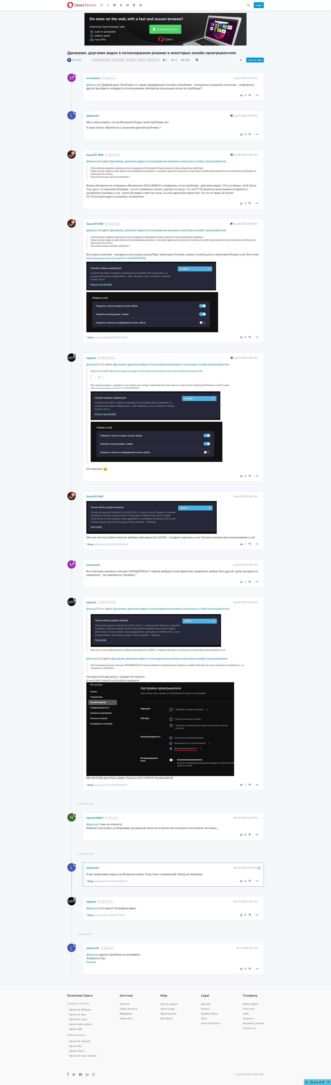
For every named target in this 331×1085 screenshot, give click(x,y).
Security (205, 1004)
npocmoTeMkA (94, 817)
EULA (204, 1018)
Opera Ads (126, 1018)
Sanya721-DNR (94, 154)
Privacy (205, 1008)
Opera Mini (75, 1046)
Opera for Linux (78, 1019)
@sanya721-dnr (95, 364)
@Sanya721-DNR (108, 358)
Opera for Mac (77, 1014)
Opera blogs (167, 1008)
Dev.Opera (166, 1018)
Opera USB (75, 1029)
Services (126, 995)
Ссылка (91, 962)
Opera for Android (79, 1041)
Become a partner (253, 1023)
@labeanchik (110, 78)
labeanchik (92, 115)
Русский (76, 60)
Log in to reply (255, 60)
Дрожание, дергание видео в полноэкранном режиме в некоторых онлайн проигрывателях (168, 161)
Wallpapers (126, 1013)
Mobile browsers (76, 1035)
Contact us (249, 1028)
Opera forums (168, 1013)
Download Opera (167, 29)
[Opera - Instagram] (93, 1074)
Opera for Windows (80, 1009)
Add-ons (125, 1004)
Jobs (246, 1013)
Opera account (128, 1008)
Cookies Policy (209, 1013)
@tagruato (113, 818)
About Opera (250, 1004)
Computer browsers (78, 1003)
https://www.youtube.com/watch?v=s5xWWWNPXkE (116, 258)
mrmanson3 (93, 78)
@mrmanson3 (94, 658)
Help (163, 995)
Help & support (169, 1004)
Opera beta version (80, 1024)
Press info (248, 1008)
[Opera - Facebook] (68, 1074)
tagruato (91, 358)
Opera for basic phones (83, 1055)
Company (250, 995)
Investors (248, 1018)
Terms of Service (210, 1023)
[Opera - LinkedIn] (87, 1074)
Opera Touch (76, 1050)
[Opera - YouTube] (80, 1074)
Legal (205, 995)
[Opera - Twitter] (74, 1074)
